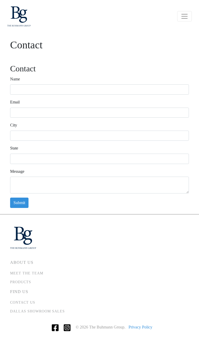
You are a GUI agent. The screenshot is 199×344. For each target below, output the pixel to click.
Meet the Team (26, 273)
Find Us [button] (19, 291)
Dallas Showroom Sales (37, 311)
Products (20, 282)
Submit (19, 202)
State (14, 148)
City (13, 125)
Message (17, 171)
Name (15, 79)
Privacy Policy (140, 327)
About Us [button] (21, 262)
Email (15, 102)
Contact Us (22, 302)
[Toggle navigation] (184, 16)
